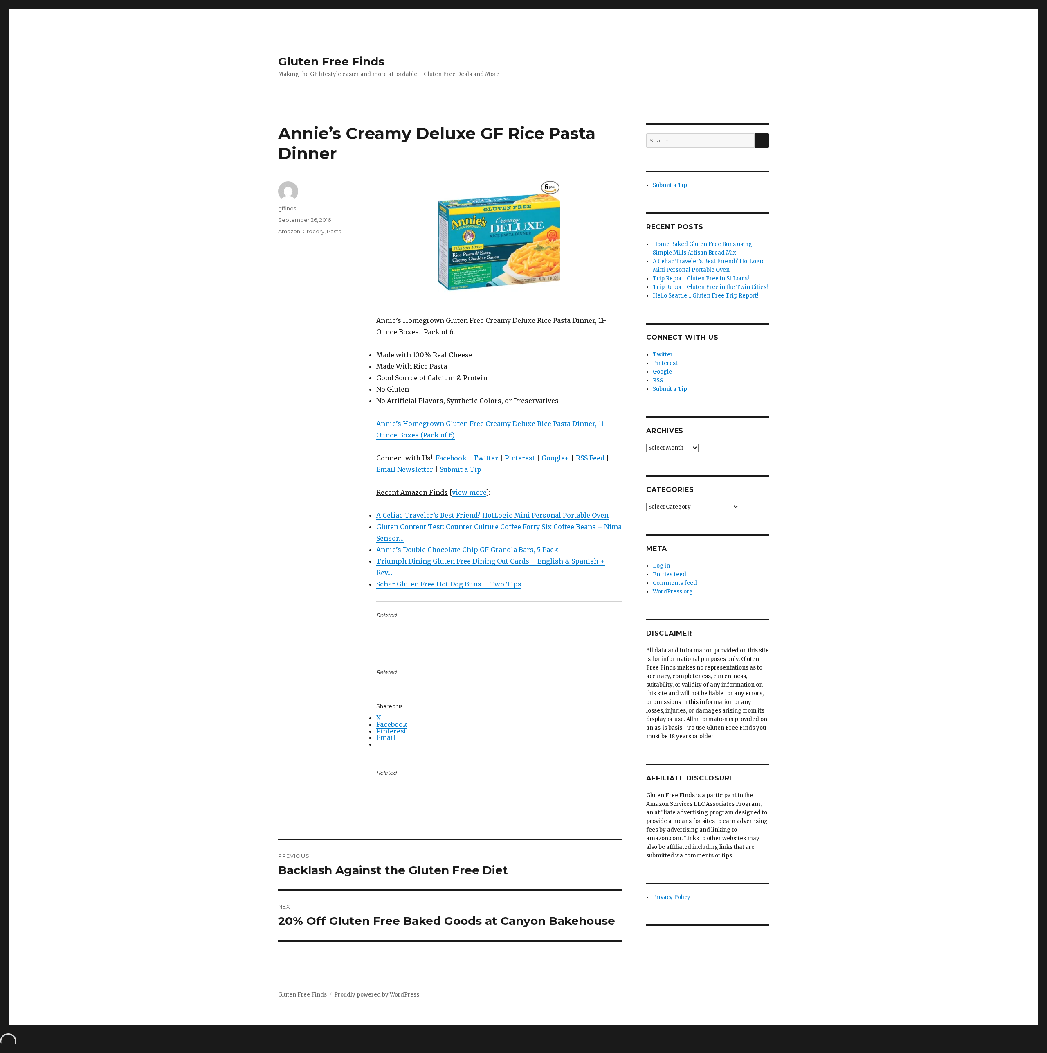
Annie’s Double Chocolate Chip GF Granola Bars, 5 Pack (467, 550)
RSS (658, 380)
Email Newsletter (404, 469)
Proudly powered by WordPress (376, 994)
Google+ (555, 458)
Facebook (451, 458)
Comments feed (675, 582)
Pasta (334, 231)
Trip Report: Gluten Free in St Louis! (701, 278)
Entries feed (669, 574)
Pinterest (520, 458)
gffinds (287, 208)
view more (469, 492)
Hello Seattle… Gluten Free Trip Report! (705, 295)
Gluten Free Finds (331, 61)
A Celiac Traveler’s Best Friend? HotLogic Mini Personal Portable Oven (492, 515)
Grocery (313, 231)
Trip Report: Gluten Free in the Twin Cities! (710, 287)
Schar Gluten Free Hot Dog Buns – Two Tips (448, 584)
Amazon (289, 231)
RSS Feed (590, 458)
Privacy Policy (671, 897)
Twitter (485, 458)
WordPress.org (673, 591)
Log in (661, 565)
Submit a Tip (460, 469)
